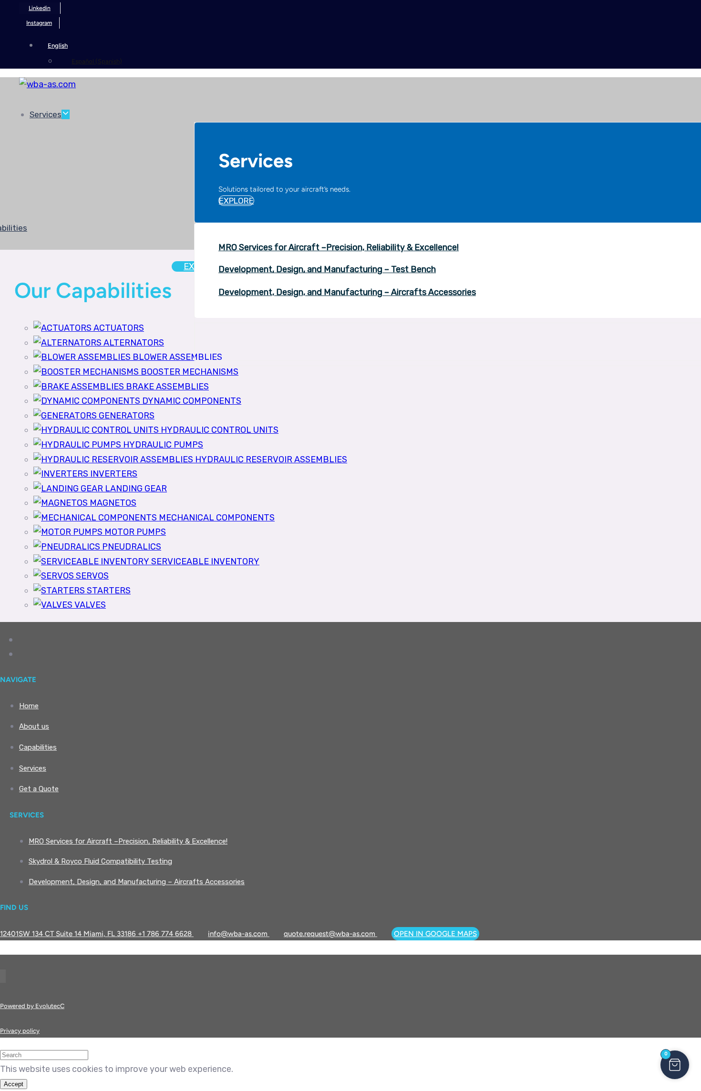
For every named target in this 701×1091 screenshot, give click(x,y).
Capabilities (38, 747)
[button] (53, 45)
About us (34, 726)
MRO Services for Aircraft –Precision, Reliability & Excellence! (338, 247)
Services (46, 114)
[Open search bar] (682, 268)
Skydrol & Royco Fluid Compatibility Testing (100, 861)
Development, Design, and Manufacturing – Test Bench (327, 269)
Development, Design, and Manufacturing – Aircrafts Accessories (347, 292)
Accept (13, 1084)
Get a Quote (39, 789)
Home (29, 706)
